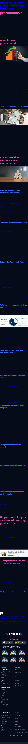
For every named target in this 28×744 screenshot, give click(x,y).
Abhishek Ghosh (7, 614)
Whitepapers (4, 723)
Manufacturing (18, 672)
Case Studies (4, 721)
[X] (6, 736)
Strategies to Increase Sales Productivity (14, 620)
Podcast (2, 730)
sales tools (23, 298)
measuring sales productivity (8, 103)
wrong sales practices (13, 386)
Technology (17, 669)
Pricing (16, 721)
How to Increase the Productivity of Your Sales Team (12, 5)
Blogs (2, 727)
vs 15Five (17, 680)
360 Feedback (4, 674)
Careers (16, 716)
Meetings (3, 677)
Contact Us (17, 720)
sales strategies (8, 582)
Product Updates (4, 715)
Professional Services (19, 674)
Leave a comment (15, 623)
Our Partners (17, 715)
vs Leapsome (18, 682)
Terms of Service (18, 728)
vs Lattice (17, 683)
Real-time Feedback (5, 675)
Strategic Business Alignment (8, 616)
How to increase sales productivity (13, 618)
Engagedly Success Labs (6, 729)
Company (17, 712)
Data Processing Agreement (21, 732)
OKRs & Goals (4, 672)
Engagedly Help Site (5, 717)
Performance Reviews (5, 671)
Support (16, 718)
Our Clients (17, 713)
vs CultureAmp (18, 678)
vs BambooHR (18, 686)
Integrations (3, 714)
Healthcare (17, 671)
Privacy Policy (18, 726)
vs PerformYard (18, 685)
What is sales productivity (18, 621)
